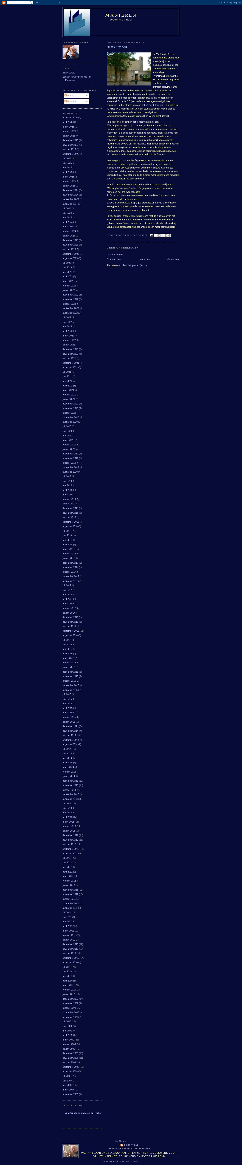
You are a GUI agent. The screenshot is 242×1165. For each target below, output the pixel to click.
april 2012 (67, 871)
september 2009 (71, 1012)
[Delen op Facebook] (166, 235)
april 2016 (67, 653)
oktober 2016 (69, 626)
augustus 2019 (70, 472)
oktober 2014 (69, 735)
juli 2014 (67, 749)
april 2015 (67, 708)
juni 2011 (67, 917)
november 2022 (70, 299)
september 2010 (71, 958)
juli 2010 (67, 967)
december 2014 (70, 726)
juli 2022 (67, 317)
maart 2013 (68, 821)
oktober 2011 (69, 899)
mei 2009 (67, 1030)
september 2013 (71, 794)
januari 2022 (69, 344)
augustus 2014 (70, 744)
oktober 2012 (69, 844)
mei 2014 (67, 758)
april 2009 (67, 1035)
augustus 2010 (70, 962)
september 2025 (71, 154)
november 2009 (70, 1003)
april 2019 (67, 490)
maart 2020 (68, 440)
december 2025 (70, 140)
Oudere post (173, 259)
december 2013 (70, 780)
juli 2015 (67, 694)
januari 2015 (69, 721)
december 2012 (70, 835)
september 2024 (71, 199)
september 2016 (71, 630)
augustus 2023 (70, 258)
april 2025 (67, 172)
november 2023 (70, 244)
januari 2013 (69, 830)
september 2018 (71, 522)
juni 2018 (67, 535)
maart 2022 (68, 335)
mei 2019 (67, 485)
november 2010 (70, 949)
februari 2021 (69, 394)
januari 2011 (69, 939)
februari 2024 (69, 231)
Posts (70, 95)
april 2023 (67, 276)
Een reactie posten (116, 254)
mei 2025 (67, 167)
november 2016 (70, 621)
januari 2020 (69, 449)
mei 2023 (67, 272)
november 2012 (70, 839)
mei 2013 (67, 812)
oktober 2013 (69, 790)
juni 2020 (67, 431)
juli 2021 (67, 372)
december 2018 (70, 508)
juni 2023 (67, 267)
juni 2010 (67, 971)
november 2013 (70, 785)
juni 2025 (67, 163)
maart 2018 (68, 549)
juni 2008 (67, 1080)
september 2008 (71, 1067)
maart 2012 (68, 876)
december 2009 (70, 999)
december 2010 (70, 944)
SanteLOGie (69, 72)
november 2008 (70, 1058)
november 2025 (70, 145)
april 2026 (67, 122)
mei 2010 (67, 976)
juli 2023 (67, 263)
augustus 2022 (70, 313)
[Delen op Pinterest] (169, 235)
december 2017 (70, 562)
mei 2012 (67, 867)
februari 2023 (69, 285)
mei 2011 (67, 921)
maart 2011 (68, 930)
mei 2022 (67, 326)
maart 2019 (68, 494)
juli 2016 (67, 640)
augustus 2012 (70, 853)
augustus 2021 (70, 367)
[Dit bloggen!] (159, 235)
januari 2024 (69, 235)
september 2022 (71, 308)
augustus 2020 (70, 422)
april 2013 (67, 817)
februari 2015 (69, 717)
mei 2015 (67, 703)
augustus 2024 (70, 204)
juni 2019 (67, 481)
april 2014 (67, 762)
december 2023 (70, 240)
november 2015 (70, 676)
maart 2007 (68, 1089)
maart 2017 (68, 603)
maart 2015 (68, 712)
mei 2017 (67, 594)
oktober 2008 (69, 1062)
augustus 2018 (70, 526)
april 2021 (67, 385)
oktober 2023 (69, 249)
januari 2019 (69, 503)
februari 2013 (69, 826)
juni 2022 (67, 322)
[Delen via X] (162, 235)
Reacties (71, 101)
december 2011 (70, 889)
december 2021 (70, 349)
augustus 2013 (70, 799)
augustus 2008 (70, 1071)
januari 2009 (69, 1049)
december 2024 (70, 190)
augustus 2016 (70, 635)
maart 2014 (68, 767)
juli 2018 (67, 531)
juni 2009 (67, 1026)
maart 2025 (68, 176)
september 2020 (71, 417)
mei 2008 (67, 1085)
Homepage (144, 259)
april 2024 (67, 222)
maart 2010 (68, 985)
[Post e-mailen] (151, 235)
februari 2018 (69, 553)
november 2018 (70, 512)
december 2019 (70, 453)
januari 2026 (69, 135)
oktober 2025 (69, 149)
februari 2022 (69, 340)
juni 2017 (67, 590)
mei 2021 (67, 381)
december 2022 (70, 294)
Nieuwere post (114, 259)
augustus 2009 (70, 1017)
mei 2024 (67, 217)
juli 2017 (67, 585)
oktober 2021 (69, 358)
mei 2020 (67, 435)
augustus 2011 (70, 908)
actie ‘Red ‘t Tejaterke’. (153, 105)
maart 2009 (68, 1039)
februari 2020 (69, 444)
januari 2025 (69, 185)
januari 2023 (69, 290)
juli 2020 (67, 426)
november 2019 (70, 458)
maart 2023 (68, 281)
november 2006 (70, 1094)
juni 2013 (67, 808)
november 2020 (70, 408)
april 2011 (67, 926)
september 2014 (71, 740)
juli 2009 (67, 1021)
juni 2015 (67, 699)
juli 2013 (67, 803)
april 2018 (67, 544)
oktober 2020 (69, 413)
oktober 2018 (69, 517)
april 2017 (67, 599)
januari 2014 (69, 776)
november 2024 (70, 194)
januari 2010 (69, 994)
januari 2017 (69, 612)
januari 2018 (69, 558)
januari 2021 (69, 399)
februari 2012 (69, 880)
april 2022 (67, 331)
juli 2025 (67, 158)
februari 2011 (69, 935)
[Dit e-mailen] (156, 235)
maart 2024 (68, 226)
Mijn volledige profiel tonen (121, 1161)
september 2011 (71, 903)
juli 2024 (67, 208)
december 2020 (70, 403)
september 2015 (71, 685)
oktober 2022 (69, 304)
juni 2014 (67, 753)
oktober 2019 (69, 463)
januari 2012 (69, 885)
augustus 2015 (70, 690)
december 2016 (70, 617)
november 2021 (70, 354)
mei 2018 (67, 540)
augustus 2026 (70, 117)
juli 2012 (67, 858)
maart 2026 (68, 126)
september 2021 (71, 363)
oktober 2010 (69, 953)
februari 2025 (69, 181)
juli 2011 (67, 912)
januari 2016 (69, 667)
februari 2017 (69, 608)
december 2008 (70, 1053)
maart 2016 (68, 658)
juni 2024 (67, 213)
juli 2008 (67, 1076)
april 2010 (67, 980)
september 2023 (71, 254)
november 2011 (70, 894)
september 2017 (71, 576)
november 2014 (70, 730)
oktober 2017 (69, 571)
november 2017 (70, 567)
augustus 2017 (70, 581)
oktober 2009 (69, 1008)
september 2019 (71, 467)
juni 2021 (67, 376)
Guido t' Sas (131, 1145)
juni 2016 (67, 644)
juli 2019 (67, 476)
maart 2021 (68, 390)
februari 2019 (69, 499)
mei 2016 (67, 649)
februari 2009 (69, 1044)
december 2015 (70, 671)
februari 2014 (69, 771)
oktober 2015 (69, 680)
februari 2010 (69, 989)
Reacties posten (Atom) (134, 265)
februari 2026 (69, 131)
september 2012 (71, 849)
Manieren (121, 15)
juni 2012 (67, 862)
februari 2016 (69, 662)
